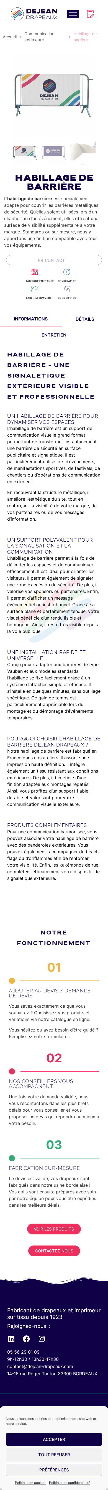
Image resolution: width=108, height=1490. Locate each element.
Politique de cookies (30, 1483)
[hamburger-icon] (73, 14)
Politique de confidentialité (69, 1483)
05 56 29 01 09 (67, 297)
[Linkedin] (11, 1339)
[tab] (31, 319)
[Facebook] (27, 1339)
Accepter (54, 1439)
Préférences (54, 1470)
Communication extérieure (39, 36)
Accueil (10, 36)
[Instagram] (42, 1339)
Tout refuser (54, 1454)
